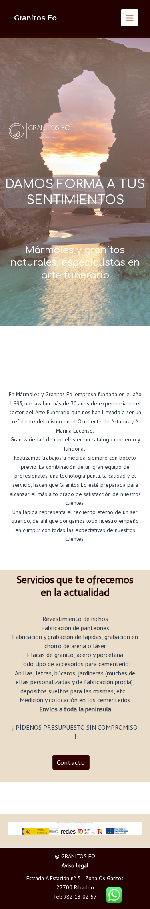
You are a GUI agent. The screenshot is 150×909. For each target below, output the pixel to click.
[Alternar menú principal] (129, 17)
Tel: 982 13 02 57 (75, 896)
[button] (71, 762)
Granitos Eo (35, 17)
